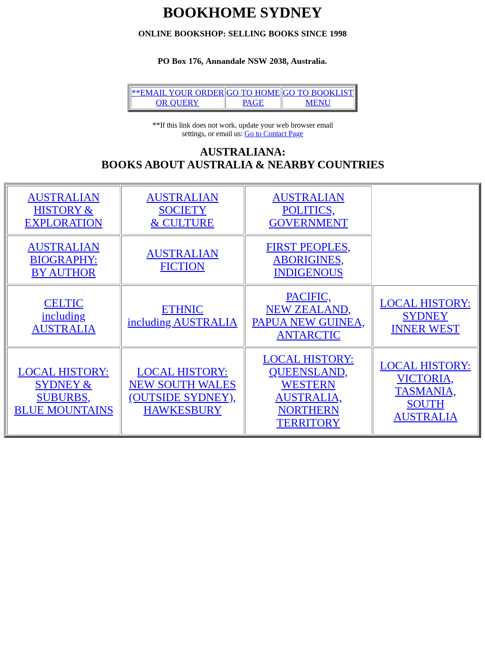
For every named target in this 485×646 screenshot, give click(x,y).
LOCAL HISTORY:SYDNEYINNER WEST (425, 316)
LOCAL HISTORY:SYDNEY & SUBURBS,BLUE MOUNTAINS (63, 391)
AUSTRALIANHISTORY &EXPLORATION (63, 210)
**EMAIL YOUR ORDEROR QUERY (178, 97)
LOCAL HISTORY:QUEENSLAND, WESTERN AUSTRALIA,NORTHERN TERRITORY (308, 391)
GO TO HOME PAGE (253, 97)
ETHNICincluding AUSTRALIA (182, 315)
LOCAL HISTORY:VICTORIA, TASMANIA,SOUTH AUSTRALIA (425, 391)
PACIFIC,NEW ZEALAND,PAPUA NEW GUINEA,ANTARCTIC (308, 315)
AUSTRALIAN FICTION (182, 259)
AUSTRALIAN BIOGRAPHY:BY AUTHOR (63, 260)
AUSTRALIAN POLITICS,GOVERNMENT (308, 210)
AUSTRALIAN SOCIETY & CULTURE (182, 210)
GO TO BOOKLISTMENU (318, 97)
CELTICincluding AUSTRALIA (64, 316)
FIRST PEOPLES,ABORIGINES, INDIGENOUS (308, 260)
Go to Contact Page (273, 134)
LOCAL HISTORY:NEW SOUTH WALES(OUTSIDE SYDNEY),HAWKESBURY (182, 391)
